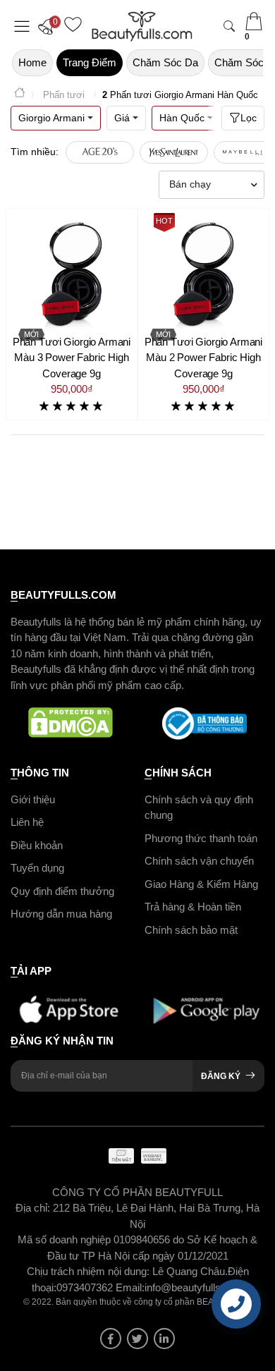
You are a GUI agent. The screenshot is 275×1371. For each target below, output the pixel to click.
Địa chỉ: (33, 1208)
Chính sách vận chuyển (199, 861)
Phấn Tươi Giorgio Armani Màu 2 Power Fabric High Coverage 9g (203, 357)
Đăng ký (220, 1076)
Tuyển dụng (37, 868)
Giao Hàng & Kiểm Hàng (201, 884)
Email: (130, 1287)
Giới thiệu (33, 799)
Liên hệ (27, 822)
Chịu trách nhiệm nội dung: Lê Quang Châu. (127, 1271)
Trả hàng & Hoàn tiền (193, 907)
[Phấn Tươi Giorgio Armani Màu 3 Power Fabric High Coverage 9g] (71, 274)
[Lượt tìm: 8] (174, 152)
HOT (164, 221)
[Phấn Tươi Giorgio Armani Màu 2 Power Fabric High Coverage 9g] (203, 274)
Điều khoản (37, 845)
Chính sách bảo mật (191, 930)
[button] (49, 26)
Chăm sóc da (165, 62)
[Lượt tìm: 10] (100, 152)
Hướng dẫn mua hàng (61, 914)
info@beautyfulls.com (194, 1287)
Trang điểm (89, 62)
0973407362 (86, 1287)
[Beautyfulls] (19, 95)
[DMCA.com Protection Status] (71, 723)
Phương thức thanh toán (201, 838)
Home (32, 62)
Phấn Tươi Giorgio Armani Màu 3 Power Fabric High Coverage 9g (71, 357)
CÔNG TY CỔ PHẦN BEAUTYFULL (137, 1192)
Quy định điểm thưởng (62, 891)
